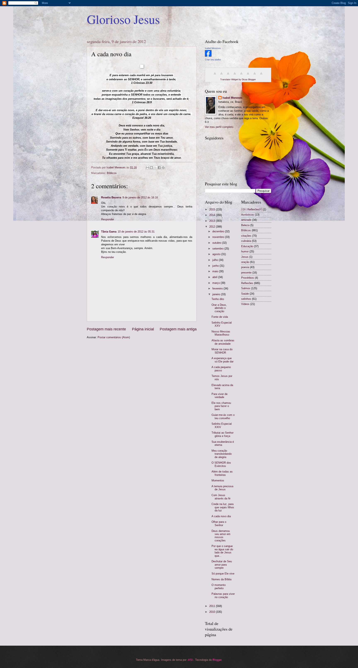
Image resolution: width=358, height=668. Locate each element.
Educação (247, 246)
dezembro (218, 231)
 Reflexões (251, 209)
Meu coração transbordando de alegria (222, 454)
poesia (245, 267)
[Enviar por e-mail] (147, 168)
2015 (212, 209)
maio (215, 271)
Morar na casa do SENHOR (222, 351)
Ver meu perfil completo (219, 126)
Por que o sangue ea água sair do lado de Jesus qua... (222, 550)
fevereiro (218, 288)
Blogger (217, 659)
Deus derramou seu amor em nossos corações (221, 535)
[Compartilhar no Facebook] (159, 168)
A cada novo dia (221, 516)
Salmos (245, 288)
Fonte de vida (220, 316)
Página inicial (143, 329)
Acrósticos (247, 214)
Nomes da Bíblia (221, 579)
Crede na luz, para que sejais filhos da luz (223, 507)
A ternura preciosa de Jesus (222, 488)
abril (215, 277)
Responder (107, 219)
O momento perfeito (219, 586)
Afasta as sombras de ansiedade (223, 342)
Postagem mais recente (106, 329)
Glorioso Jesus (123, 19)
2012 (212, 226)
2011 (212, 606)
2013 (212, 220)
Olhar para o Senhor (219, 523)
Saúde (245, 293)
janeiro (216, 294)
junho (216, 265)
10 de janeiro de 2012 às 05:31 (136, 231)
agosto (216, 254)
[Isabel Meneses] (208, 55)
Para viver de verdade (219, 395)
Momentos (218, 480)
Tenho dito (218, 299)
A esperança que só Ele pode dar (222, 360)
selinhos (246, 298)
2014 (212, 215)
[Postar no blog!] (151, 168)
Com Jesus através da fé (221, 497)
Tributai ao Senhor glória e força (222, 434)
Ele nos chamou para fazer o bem (221, 406)
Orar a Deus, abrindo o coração (219, 308)
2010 (212, 611)
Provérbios (247, 277)
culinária (246, 240)
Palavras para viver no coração (223, 595)
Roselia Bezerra (111, 197)
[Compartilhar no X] (155, 168)
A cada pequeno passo (221, 369)
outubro (217, 242)
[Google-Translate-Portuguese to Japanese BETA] (241, 75)
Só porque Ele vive (223, 573)
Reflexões (247, 283)
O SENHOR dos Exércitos (221, 464)
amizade (246, 219)
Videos (245, 304)
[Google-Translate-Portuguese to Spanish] (261, 75)
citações (246, 235)
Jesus (244, 256)
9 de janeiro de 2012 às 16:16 (140, 197)
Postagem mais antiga (178, 329)
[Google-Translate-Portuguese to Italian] (234, 75)
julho (215, 259)
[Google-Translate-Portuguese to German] (228, 75)
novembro (218, 237)
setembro (218, 248)
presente (246, 272)
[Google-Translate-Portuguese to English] (248, 75)
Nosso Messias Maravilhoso (221, 333)
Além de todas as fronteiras (222, 473)
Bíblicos (112, 173)
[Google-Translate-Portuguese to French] (221, 75)
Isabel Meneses (213, 48)
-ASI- (190, 659)
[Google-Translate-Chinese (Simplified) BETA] (215, 75)
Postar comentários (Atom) (114, 337)
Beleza (245, 225)
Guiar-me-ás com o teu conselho (223, 416)
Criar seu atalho (213, 59)
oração (245, 262)
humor (245, 251)
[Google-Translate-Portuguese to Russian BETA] (254, 75)
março (216, 282)
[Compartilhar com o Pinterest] (163, 168)
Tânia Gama (108, 231)
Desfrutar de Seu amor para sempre (222, 564)
